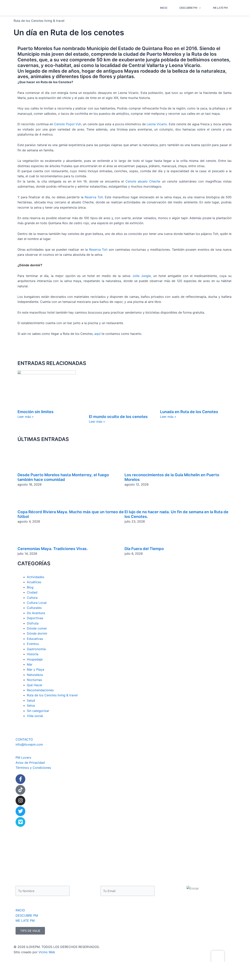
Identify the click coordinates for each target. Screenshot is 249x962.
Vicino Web (47, 952)
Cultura (32, 598)
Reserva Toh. (94, 197)
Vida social (35, 716)
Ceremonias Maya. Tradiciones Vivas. (53, 548)
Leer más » (26, 417)
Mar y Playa (35, 670)
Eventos (33, 644)
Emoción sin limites (35, 411)
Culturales (34, 608)
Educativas (35, 639)
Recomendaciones (40, 690)
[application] (199, 8)
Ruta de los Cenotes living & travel (52, 695)
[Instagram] (20, 800)
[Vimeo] (20, 822)
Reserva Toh (98, 249)
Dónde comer (37, 628)
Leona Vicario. (157, 124)
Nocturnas (34, 680)
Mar (29, 664)
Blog (30, 587)
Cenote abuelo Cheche (142, 181)
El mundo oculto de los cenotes (118, 416)
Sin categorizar (38, 711)
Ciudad (32, 592)
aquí (97, 334)
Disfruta (33, 623)
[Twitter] (20, 811)
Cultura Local (36, 603)
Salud (31, 700)
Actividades (35, 577)
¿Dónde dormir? (30, 265)
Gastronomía (36, 649)
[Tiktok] (20, 790)
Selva (31, 706)
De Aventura (36, 613)
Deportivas (35, 618)
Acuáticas (34, 582)
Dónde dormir (37, 634)
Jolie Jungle (141, 276)
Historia (32, 654)
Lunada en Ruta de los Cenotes (189, 411)
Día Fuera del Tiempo (144, 548)
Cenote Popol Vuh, (68, 124)
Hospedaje (35, 659)
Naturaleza (35, 675)
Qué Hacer (34, 685)
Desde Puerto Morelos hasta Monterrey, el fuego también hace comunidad (63, 477)
